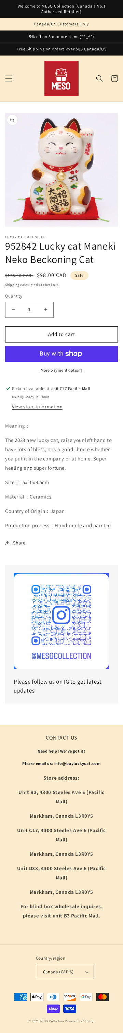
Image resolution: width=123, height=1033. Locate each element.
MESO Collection (52, 1021)
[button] (8, 78)
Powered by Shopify (79, 1021)
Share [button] (19, 543)
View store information (37, 407)
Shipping (12, 285)
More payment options (62, 370)
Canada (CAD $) (58, 972)
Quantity (13, 296)
